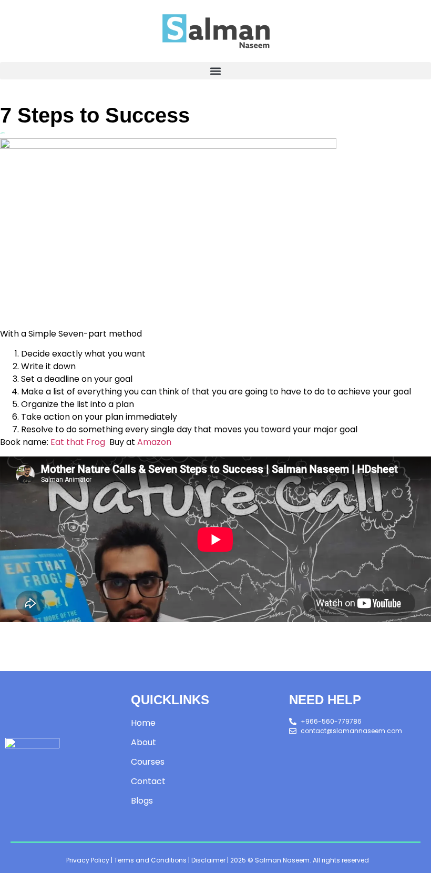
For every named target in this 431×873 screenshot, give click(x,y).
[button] (215, 70)
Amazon (154, 442)
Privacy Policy (87, 860)
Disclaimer (208, 860)
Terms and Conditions (150, 860)
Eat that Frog (77, 442)
